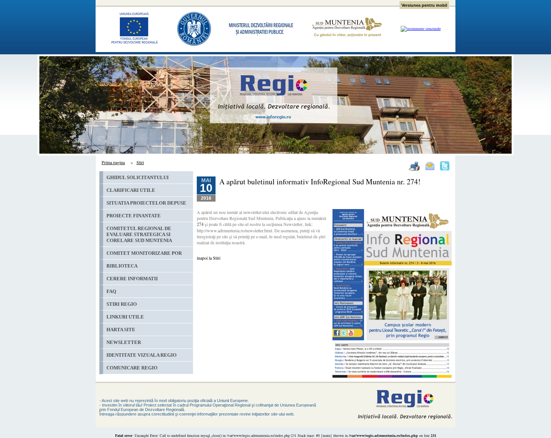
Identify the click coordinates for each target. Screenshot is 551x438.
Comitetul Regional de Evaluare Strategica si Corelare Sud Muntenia (139, 234)
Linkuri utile (125, 317)
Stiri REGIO (121, 304)
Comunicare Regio (131, 368)
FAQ (111, 291)
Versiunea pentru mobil (424, 5)
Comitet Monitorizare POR (144, 253)
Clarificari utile (130, 190)
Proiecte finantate (133, 215)
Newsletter (123, 342)
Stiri (140, 162)
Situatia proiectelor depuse (146, 203)
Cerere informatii (132, 278)
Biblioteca (122, 266)
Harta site (120, 329)
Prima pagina (113, 162)
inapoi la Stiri (208, 258)
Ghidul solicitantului (137, 177)
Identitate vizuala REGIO (141, 355)
